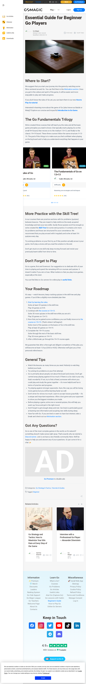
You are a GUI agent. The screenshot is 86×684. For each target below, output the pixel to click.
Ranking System (33, 592)
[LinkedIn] (77, 625)
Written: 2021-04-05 (39, 33)
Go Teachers (34, 601)
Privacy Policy (75, 587)
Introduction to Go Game (67, 110)
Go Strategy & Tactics (43, 488)
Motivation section (71, 89)
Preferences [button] (46, 673)
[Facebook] (32, 625)
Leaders (33, 589)
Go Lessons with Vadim (54, 598)
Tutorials (38, 2)
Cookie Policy (75, 589)
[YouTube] (59, 625)
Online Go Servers (55, 606)
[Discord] (59, 634)
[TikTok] (68, 625)
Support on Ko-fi (56, 659)
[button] (53, 2)
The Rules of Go (25, 173)
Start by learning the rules (38, 302)
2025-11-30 (38, 557)
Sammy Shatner (38, 553)
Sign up (79, 10)
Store (66, 2)
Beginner (36, 492)
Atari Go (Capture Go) (54, 595)
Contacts (33, 609)
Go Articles (54, 589)
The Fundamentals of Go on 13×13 (68, 173)
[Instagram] (41, 625)
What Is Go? (29, 2)
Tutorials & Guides (58, 488)
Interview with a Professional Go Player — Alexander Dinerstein (70, 537)
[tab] (52, 202)
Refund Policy (75, 592)
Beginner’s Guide (54, 601)
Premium (80, 2)
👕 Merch (33, 584)
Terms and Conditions (75, 595)
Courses (54, 584)
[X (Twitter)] (50, 625)
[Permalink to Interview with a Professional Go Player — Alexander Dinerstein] (70, 518)
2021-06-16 (69, 557)
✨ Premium (33, 581)
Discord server (30, 437)
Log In (75, 601)
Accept (43, 678)
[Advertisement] (54, 461)
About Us (33, 606)
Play (52, 10)
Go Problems (54, 587)
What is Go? (54, 581)
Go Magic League (33, 598)
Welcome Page (34, 604)
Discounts (34, 587)
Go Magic (36, 31)
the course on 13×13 (47, 311)
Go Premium (49, 479)
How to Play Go (54, 604)
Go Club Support (33, 595)
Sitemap (75, 584)
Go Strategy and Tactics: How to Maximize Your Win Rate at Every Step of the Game (37, 540)
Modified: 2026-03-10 (40, 35)
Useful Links (54, 592)
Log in (69, 10)
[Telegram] (50, 634)
